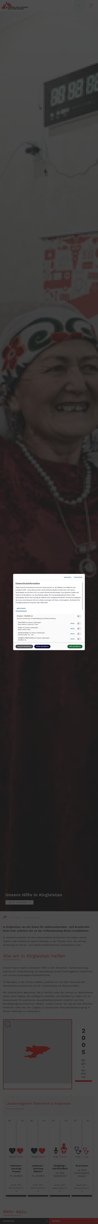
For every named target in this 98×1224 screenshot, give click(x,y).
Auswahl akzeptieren (24, 646)
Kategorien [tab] (21, 608)
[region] (49, 612)
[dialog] (49, 612)
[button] (78, 616)
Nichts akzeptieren (42, 646)
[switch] (79, 616)
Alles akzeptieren (75, 646)
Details (73, 623)
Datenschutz (78, 577)
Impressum (67, 577)
